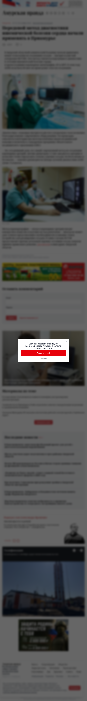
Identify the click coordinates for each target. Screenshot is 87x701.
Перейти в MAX (43, 353)
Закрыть (43, 358)
